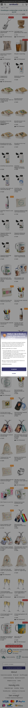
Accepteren (14, 369)
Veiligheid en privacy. (7, 364)
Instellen (14, 373)
